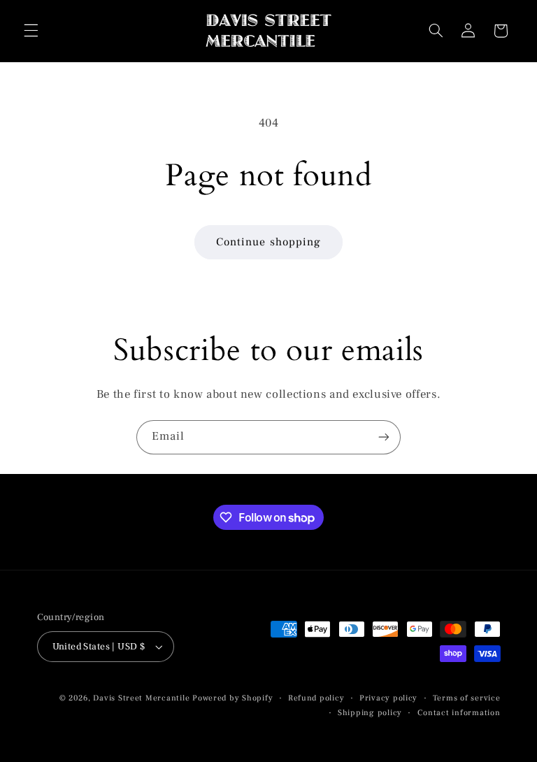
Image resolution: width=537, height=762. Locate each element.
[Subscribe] (384, 437)
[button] (31, 31)
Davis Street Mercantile (141, 698)
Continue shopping (268, 242)
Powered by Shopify (232, 698)
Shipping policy (370, 712)
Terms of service (467, 698)
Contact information (459, 712)
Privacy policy (388, 698)
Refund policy (316, 698)
